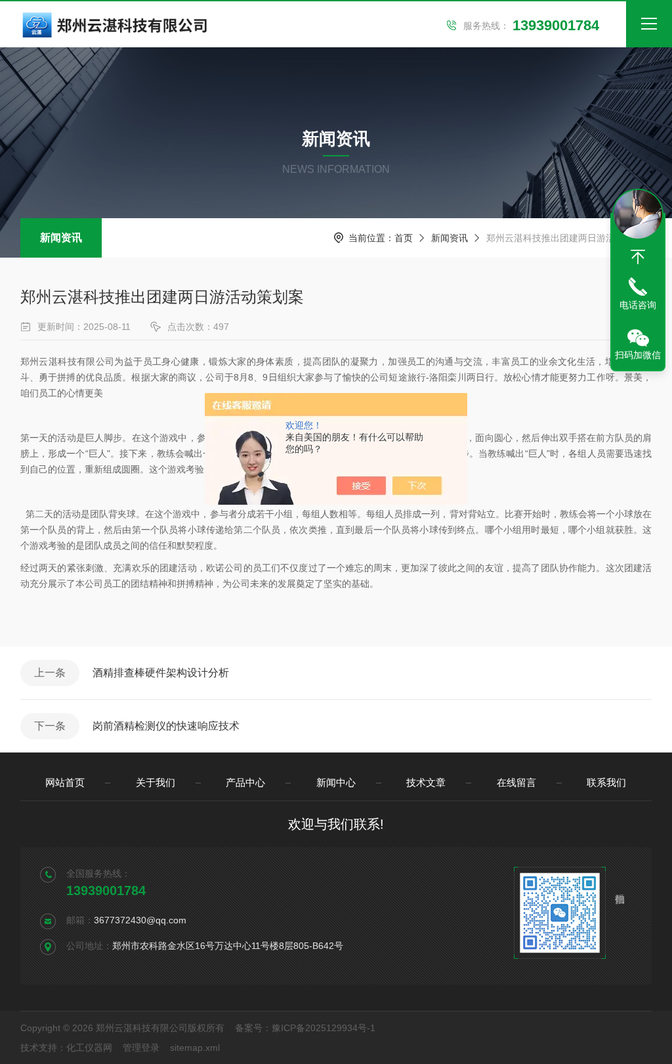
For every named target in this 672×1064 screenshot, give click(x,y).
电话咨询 (638, 305)
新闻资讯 (61, 237)
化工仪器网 (89, 1047)
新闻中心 (336, 782)
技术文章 (426, 782)
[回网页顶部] (638, 257)
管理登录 (141, 1047)
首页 (403, 238)
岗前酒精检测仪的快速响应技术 (166, 725)
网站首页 (65, 782)
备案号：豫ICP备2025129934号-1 (305, 1028)
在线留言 (516, 782)
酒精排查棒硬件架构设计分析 (161, 672)
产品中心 (245, 782)
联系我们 (606, 782)
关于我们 (155, 782)
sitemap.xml (195, 1047)
